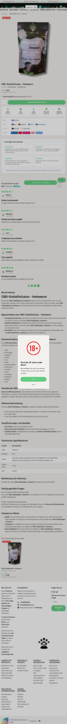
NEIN (33, 384)
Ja (33, 379)
